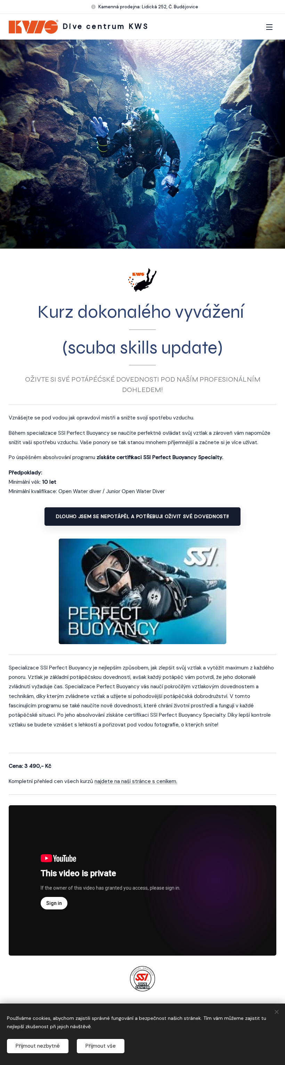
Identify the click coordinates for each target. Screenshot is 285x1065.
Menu (269, 27)
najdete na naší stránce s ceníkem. (136, 781)
